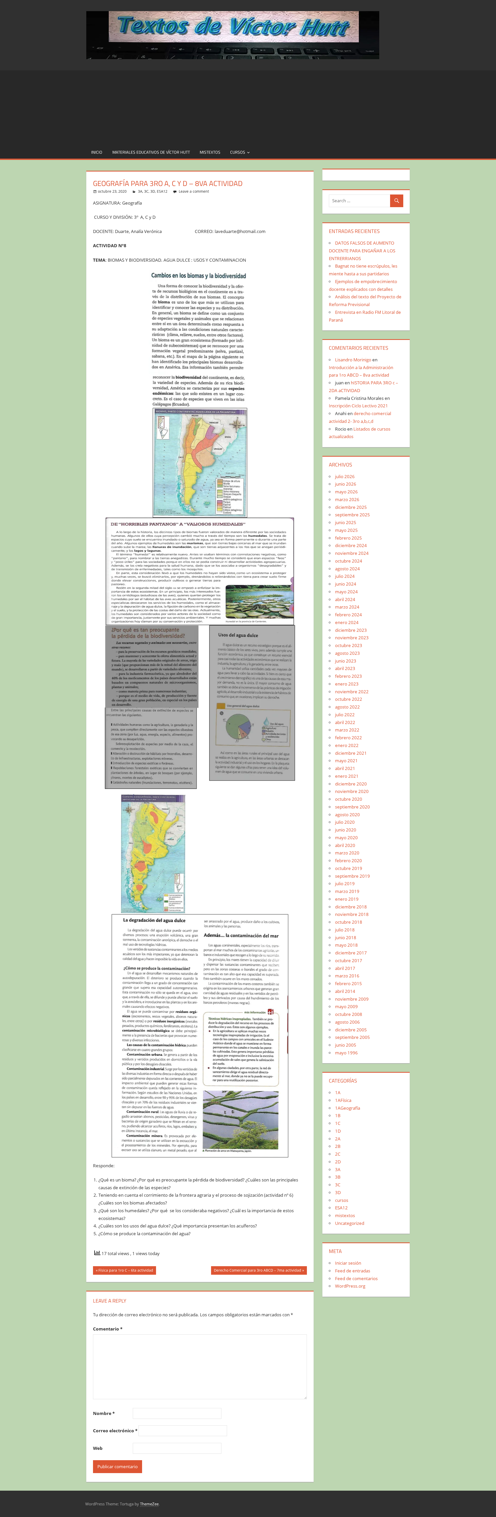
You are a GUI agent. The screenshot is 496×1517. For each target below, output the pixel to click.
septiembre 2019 (352, 876)
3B (337, 1177)
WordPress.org (350, 1286)
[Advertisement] (248, 107)
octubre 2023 (348, 645)
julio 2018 (345, 930)
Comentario (107, 1329)
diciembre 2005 (351, 1030)
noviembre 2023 (352, 638)
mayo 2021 (346, 761)
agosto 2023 (347, 653)
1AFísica (343, 1100)
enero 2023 (347, 684)
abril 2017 (345, 968)
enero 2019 (347, 899)
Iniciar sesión (348, 1263)
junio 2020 (345, 830)
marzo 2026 (347, 499)
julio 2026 (345, 476)
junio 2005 (345, 1045)
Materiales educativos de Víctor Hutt (151, 152)
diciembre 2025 (351, 507)
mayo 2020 (346, 838)
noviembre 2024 (352, 553)
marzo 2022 (347, 730)
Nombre (104, 1413)
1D (338, 1131)
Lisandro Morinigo (353, 360)
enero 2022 (347, 745)
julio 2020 (345, 822)
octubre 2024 (348, 561)
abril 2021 (345, 768)
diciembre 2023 (351, 630)
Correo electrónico (115, 1431)
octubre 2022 (348, 699)
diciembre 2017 (351, 953)
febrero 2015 (348, 983)
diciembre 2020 (351, 784)
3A (140, 191)
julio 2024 (345, 576)
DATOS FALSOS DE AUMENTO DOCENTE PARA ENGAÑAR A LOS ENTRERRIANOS (362, 250)
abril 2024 (345, 599)
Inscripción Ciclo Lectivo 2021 (358, 406)
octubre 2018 (348, 922)
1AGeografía (347, 1108)
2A (337, 1139)
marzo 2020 (347, 853)
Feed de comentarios (356, 1278)
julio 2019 (345, 883)
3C (146, 191)
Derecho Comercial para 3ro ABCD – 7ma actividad (257, 1271)
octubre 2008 (348, 1014)
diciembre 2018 (351, 907)
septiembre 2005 (352, 1037)
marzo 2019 (347, 891)
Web (98, 1448)
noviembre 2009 (352, 999)
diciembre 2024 (351, 545)
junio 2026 (345, 484)
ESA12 (162, 191)
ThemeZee (149, 1503)
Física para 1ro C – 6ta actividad (125, 1271)
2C (337, 1154)
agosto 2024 (347, 569)
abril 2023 (345, 668)
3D (152, 191)
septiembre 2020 (352, 807)
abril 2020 (345, 845)
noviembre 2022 (352, 692)
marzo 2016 (347, 976)
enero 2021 (347, 776)
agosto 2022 (347, 707)
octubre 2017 (348, 960)
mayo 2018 (346, 945)
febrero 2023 (348, 676)
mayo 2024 (346, 592)
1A (337, 1092)
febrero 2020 (348, 860)
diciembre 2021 (351, 753)
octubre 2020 (348, 799)
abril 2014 (345, 991)
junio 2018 (345, 937)
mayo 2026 (346, 492)
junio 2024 (345, 584)
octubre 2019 (348, 868)
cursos (237, 152)
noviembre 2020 (352, 791)
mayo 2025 (346, 530)
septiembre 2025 (352, 515)
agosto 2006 (347, 1022)
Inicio (96, 152)
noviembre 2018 (352, 914)
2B (337, 1146)
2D (338, 1162)
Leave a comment (194, 191)
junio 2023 (345, 661)
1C (337, 1123)
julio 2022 (345, 715)
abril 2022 (345, 722)
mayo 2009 (346, 1006)
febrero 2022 (348, 738)
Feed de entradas (352, 1271)
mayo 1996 (346, 1053)
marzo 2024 (347, 607)
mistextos (210, 152)
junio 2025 (345, 522)
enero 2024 (347, 622)
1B (337, 1115)
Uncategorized (349, 1223)
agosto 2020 (347, 815)
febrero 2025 (348, 538)
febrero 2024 (348, 615)
